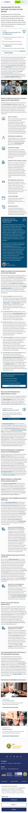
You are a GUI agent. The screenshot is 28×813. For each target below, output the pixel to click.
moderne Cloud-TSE (9, 363)
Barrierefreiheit (14, 781)
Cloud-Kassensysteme (18, 313)
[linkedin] (17, 756)
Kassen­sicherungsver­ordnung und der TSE (12, 357)
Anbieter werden (17, 763)
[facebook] (10, 756)
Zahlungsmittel (7, 45)
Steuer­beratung (22, 521)
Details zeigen (5, 796)
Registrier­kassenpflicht (8, 423)
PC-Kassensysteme (16, 302)
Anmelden (10, 763)
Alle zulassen (14, 799)
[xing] (14, 756)
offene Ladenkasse (7, 399)
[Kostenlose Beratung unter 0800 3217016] (25, 2)
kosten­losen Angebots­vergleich (12, 76)
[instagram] (7, 756)
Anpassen (13, 804)
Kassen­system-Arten (19, 143)
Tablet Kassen (6, 302)
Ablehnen (14, 809)
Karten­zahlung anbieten (6, 471)
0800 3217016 (4, 768)
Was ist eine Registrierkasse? (14, 418)
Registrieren (4, 763)
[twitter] (21, 756)
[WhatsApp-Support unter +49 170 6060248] (22, 2)
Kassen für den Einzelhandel (9, 483)
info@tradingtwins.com (13, 768)
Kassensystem (8, 66)
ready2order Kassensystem (11, 502)
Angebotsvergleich (17, 674)
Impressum (24, 781)
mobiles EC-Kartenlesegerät (9, 474)
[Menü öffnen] (2, 2)
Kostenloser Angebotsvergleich (14, 385)
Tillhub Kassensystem (13, 559)
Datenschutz (4, 781)
